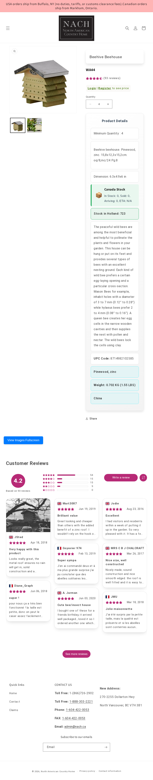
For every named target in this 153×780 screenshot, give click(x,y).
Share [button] (93, 418)
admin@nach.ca (75, 726)
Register (104, 88)
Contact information (110, 771)
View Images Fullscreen (23, 440)
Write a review (121, 477)
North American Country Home (58, 771)
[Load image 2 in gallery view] (34, 125)
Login (92, 88)
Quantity (90, 96)
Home (13, 693)
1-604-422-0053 (77, 710)
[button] (8, 28)
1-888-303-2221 (81, 701)
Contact (14, 701)
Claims (13, 710)
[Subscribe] (106, 747)
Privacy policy (87, 771)
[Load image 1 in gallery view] (17, 125)
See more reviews (76, 654)
